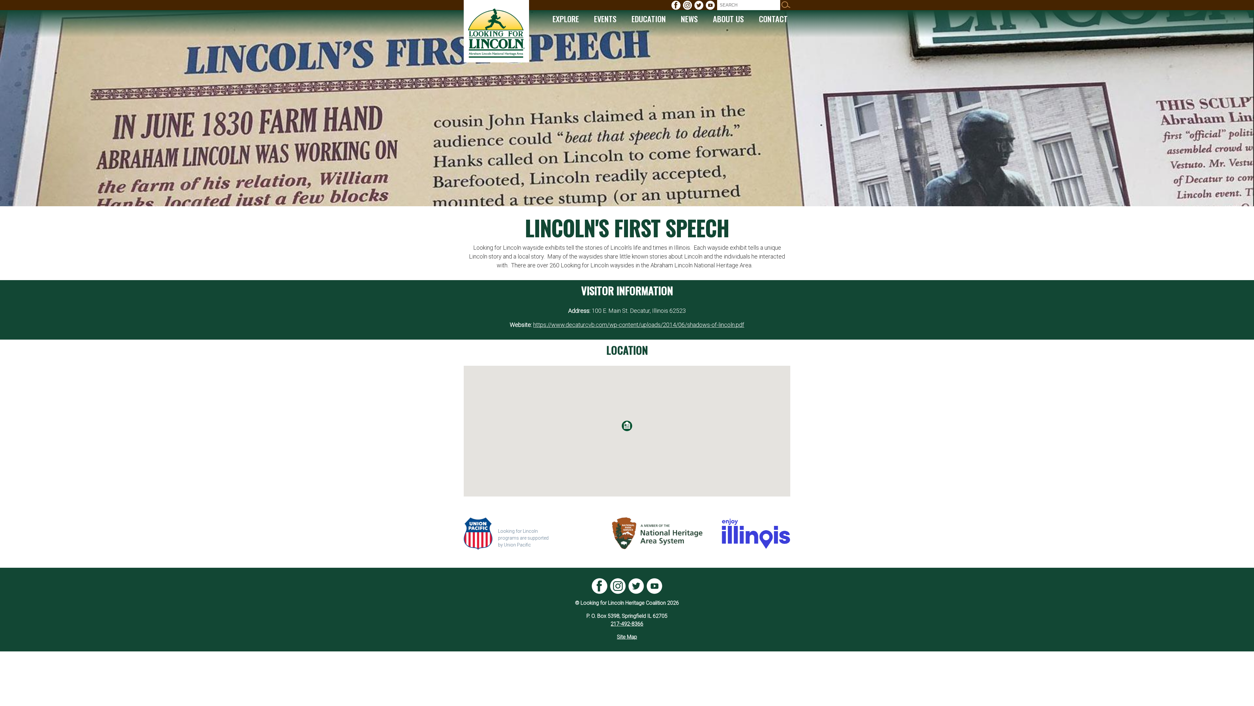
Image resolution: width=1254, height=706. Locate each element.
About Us (728, 19)
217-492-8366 (627, 624)
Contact (773, 19)
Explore (566, 19)
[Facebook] (676, 5)
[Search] (785, 5)
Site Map (627, 637)
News (689, 19)
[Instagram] (687, 5)
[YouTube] (710, 5)
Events (605, 19)
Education (649, 19)
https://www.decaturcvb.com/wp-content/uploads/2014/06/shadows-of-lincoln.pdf (638, 324)
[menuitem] (676, 5)
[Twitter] (698, 5)
